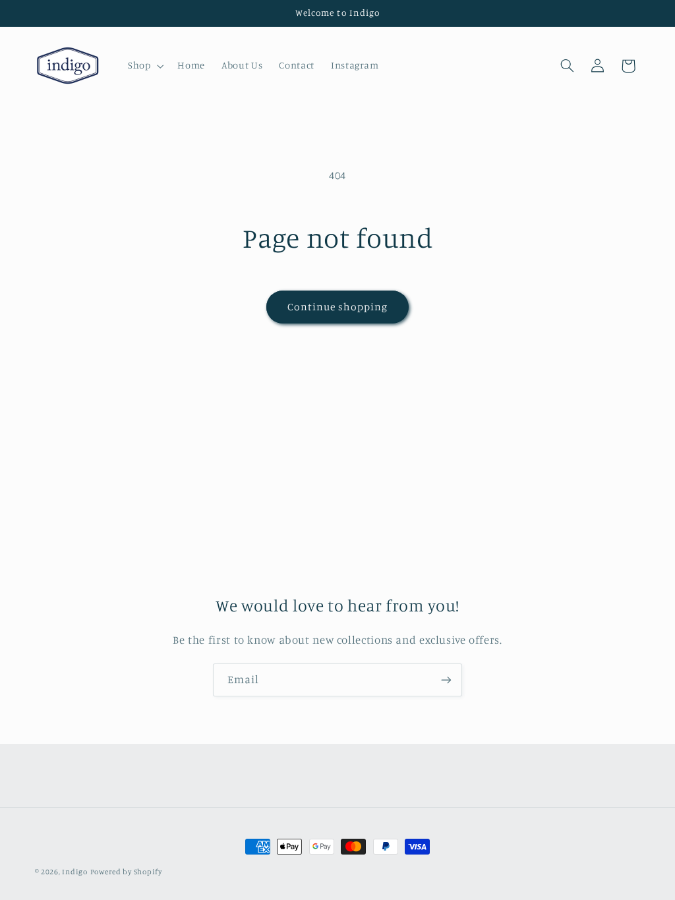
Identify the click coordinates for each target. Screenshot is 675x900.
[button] (144, 65)
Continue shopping (337, 306)
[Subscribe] (446, 679)
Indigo (74, 871)
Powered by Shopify (126, 871)
